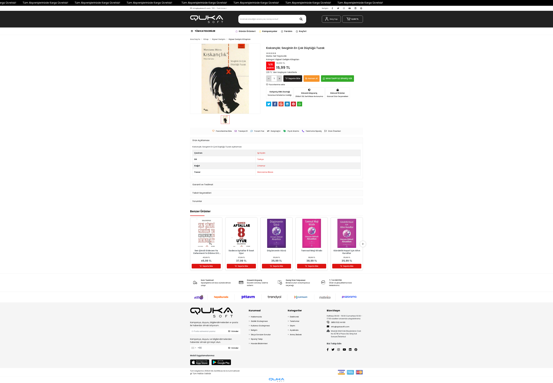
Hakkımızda (256, 316)
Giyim (292, 325)
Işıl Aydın (261, 153)
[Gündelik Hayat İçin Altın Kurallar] (346, 233)
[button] (331, 19)
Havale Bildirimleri (259, 343)
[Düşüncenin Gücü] (276, 233)
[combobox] (193, 347)
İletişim (325, 8)
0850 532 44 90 (338, 322)
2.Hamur (261, 165)
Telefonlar (294, 321)
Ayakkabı (294, 330)
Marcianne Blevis (265, 172)
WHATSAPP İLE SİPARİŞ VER (339, 78)
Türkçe (260, 159)
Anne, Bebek (296, 334)
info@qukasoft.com (340, 326)
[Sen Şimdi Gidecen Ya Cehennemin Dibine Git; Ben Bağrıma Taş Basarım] (206, 233)
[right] (362, 244)
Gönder (234, 331)
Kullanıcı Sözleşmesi (260, 325)
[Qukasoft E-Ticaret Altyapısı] (276, 380)
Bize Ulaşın (333, 310)
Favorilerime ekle (276, 84)
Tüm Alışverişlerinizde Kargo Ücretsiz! (45, 2)
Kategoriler (295, 310)
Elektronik (294, 316)
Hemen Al (313, 78)
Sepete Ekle (294, 78)
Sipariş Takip (257, 339)
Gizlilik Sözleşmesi (259, 321)
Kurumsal (255, 310)
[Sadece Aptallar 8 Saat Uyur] (241, 233)
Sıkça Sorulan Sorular (261, 334)
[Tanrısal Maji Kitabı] (311, 233)
